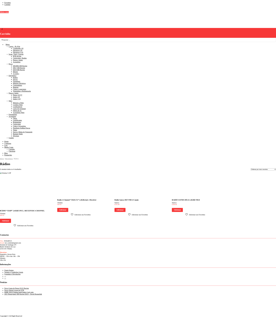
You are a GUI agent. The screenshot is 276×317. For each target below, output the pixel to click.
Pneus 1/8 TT (17, 95)
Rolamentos (17, 122)
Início (2, 159)
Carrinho (7, 5)
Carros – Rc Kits (14, 46)
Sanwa (116, 203)
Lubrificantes (17, 120)
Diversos (16, 136)
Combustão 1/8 (18, 48)
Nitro (10, 101)
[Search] (274, 40)
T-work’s (16, 74)
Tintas (15, 130)
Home (6, 141)
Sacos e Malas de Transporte (22, 132)
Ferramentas (13, 114)
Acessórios (16, 62)
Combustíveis (17, 107)
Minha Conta (8, 147)
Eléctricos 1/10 (18, 52)
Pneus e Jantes (18, 60)
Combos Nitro (18, 105)
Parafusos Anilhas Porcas (21, 128)
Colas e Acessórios (19, 126)
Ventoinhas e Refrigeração (22, 91)
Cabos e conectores (19, 89)
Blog (6, 153)
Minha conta (4, 12)
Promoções (8, 155)
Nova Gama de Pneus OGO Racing (16, 288)
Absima (2, 213)
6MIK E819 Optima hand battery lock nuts (19, 292)
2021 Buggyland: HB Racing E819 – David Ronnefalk (23, 294)
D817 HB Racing (19, 68)
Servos (15, 79)
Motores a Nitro (18, 103)
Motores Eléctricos (19, 83)
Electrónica (12, 76)
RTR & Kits (17, 56)
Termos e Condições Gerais (13, 272)
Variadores (16, 81)
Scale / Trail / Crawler (16, 54)
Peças (11, 64)
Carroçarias (17, 124)
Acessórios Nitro (18, 112)
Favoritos (7, 3)
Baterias (15, 87)
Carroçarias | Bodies (20, 58)
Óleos (15, 118)
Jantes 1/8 (16, 97)
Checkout (12, 151)
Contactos (7, 143)
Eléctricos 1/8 (17, 50)
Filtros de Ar (17, 111)
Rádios (15, 77)
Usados (11, 138)
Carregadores (17, 85)
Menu (8, 44)
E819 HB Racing (19, 70)
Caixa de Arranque (19, 109)
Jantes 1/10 (16, 99)
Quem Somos (9, 270)
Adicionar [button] (5, 221)
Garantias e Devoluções (12, 274)
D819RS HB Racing (20, 66)
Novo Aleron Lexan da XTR (14, 290)
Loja (5, 145)
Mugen (15, 72)
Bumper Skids (18, 134)
